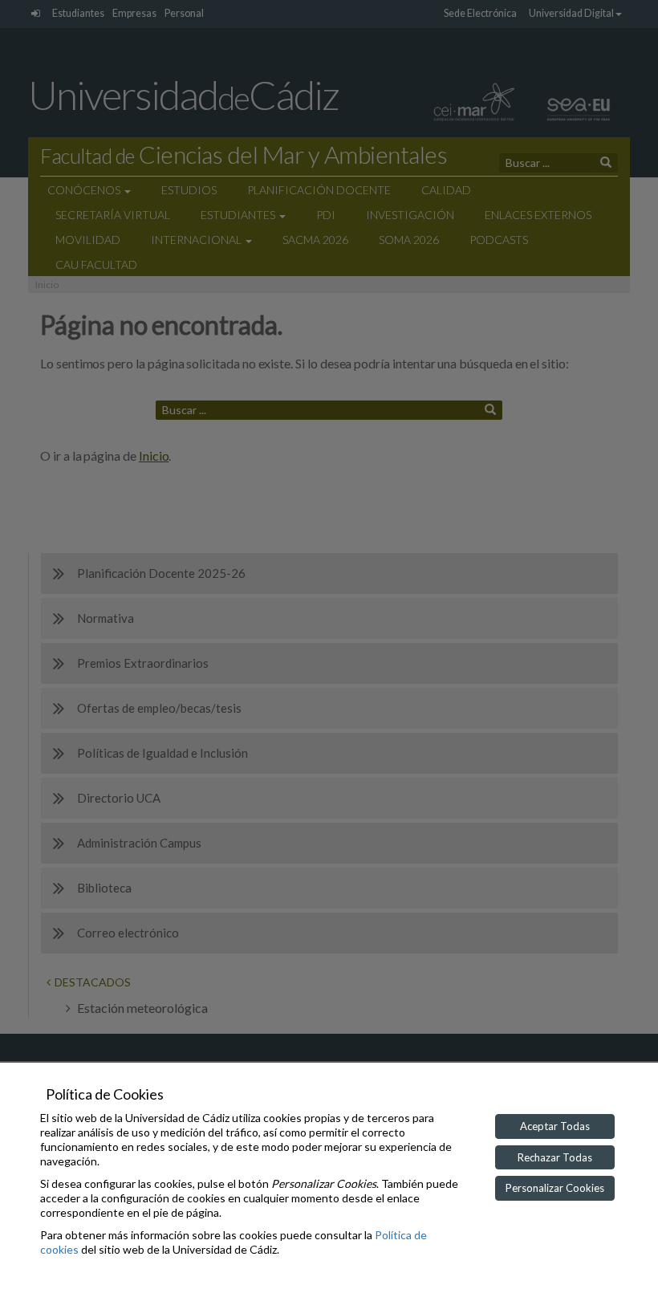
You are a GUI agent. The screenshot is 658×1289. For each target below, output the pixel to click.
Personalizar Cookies (555, 1187)
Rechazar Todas (555, 1157)
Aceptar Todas (555, 1126)
